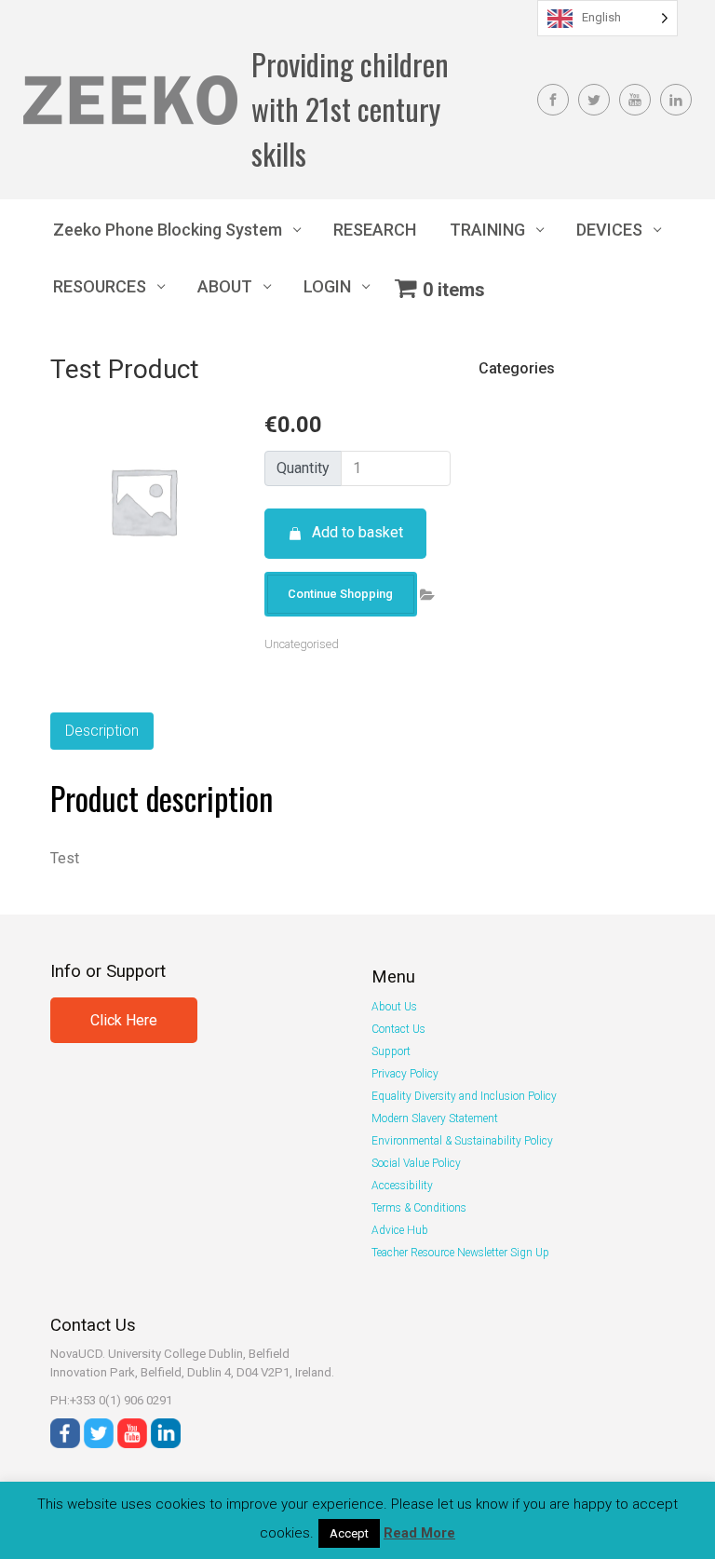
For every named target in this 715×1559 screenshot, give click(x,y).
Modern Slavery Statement (434, 1118)
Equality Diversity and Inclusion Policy (464, 1096)
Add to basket (357, 532)
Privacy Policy (404, 1073)
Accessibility (402, 1185)
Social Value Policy (416, 1163)
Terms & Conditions (418, 1207)
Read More (419, 1533)
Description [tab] (102, 730)
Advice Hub (399, 1230)
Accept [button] (349, 1533)
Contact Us (398, 1029)
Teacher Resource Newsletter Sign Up (460, 1252)
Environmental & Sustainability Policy (462, 1140)
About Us (394, 1006)
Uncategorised (301, 644)
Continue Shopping (340, 594)
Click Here (123, 1020)
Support (391, 1051)
